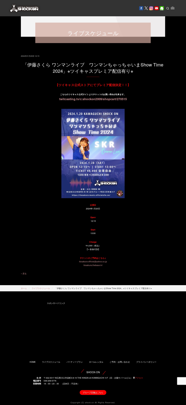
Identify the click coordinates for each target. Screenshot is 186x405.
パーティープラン (75, 361)
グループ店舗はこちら (93, 392)
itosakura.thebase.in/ (92, 265)
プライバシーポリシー (146, 361)
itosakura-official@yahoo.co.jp (93, 261)
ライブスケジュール (41, 288)
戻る (25, 273)
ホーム (24, 288)
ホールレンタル (96, 361)
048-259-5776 (50, 380)
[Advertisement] (56, 328)
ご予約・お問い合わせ (120, 361)
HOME (33, 361)
